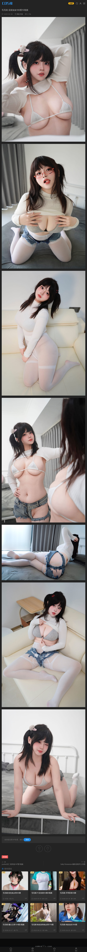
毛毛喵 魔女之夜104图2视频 (13, 924)
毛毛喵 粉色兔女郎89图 (12, 893)
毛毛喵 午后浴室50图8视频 (41, 893)
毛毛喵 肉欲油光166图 (68, 924)
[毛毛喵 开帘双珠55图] (72, 880)
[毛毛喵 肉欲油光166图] (72, 912)
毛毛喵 (5, 857)
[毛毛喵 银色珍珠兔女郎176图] (43, 912)
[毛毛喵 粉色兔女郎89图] (15, 880)
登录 (27, 840)
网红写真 (20, 14)
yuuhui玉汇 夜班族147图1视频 (12, 864)
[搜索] (77, 3)
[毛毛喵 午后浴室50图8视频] (43, 880)
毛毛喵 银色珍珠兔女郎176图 (42, 924)
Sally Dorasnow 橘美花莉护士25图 (72, 864)
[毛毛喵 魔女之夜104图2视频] (15, 912)
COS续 (7, 3)
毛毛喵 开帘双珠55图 (68, 893)
